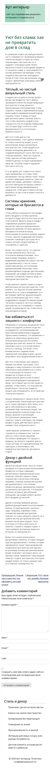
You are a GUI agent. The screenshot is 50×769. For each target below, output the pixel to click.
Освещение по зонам (19, 724)
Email (5, 648)
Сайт (4, 658)
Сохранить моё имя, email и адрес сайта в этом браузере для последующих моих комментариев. (23, 675)
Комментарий (9, 604)
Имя (4, 637)
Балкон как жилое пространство (24, 713)
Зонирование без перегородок (24, 718)
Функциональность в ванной (23, 730)
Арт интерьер (17, 6)
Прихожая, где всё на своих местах (25, 707)
